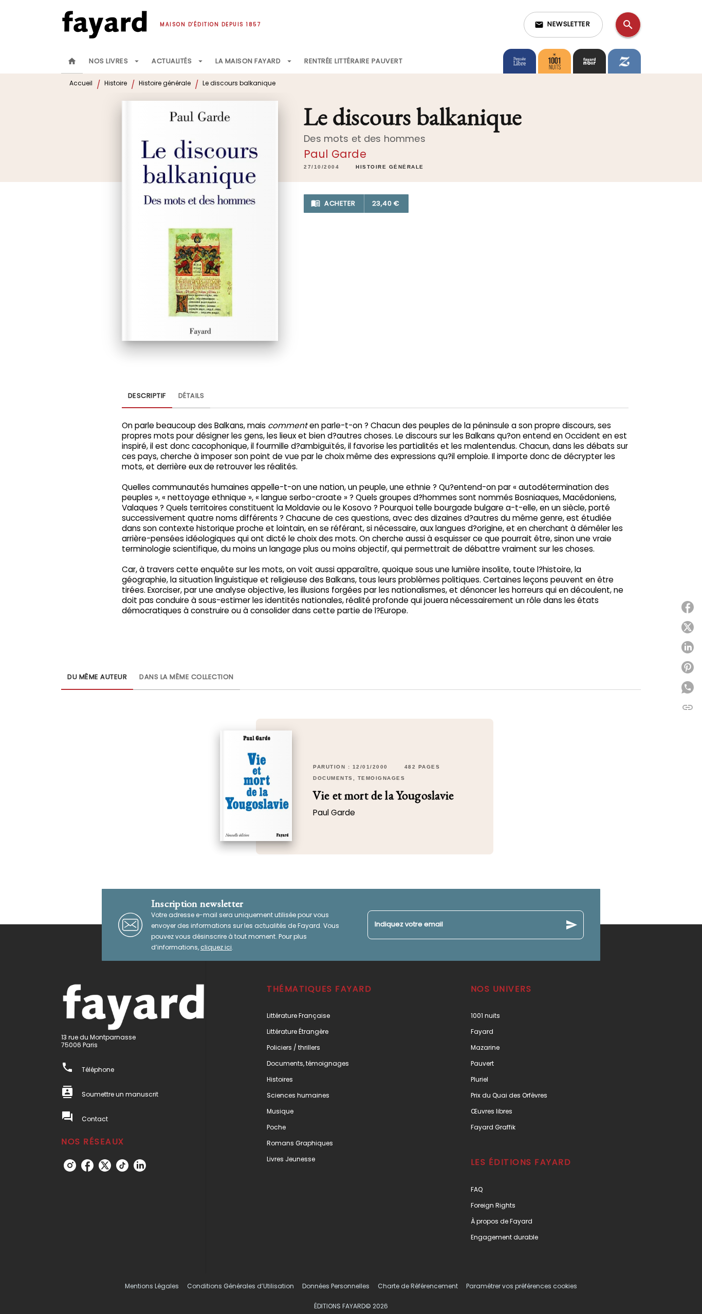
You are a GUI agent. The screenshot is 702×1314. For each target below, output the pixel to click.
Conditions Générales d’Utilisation (240, 1286)
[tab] (72, 61)
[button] (563, 25)
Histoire (115, 83)
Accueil (81, 83)
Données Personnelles (336, 1286)
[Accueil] (104, 24)
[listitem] (70, 1165)
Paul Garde (335, 154)
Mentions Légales (152, 1286)
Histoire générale (165, 83)
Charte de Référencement (418, 1286)
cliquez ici (216, 947)
